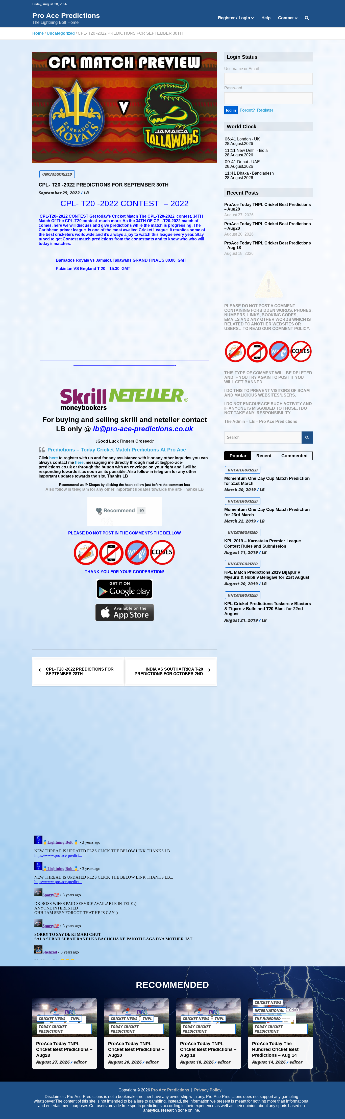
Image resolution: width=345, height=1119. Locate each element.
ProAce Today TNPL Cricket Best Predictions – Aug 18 (208, 1049)
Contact (286, 17)
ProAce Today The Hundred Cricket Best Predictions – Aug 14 (275, 1049)
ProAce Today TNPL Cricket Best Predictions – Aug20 (136, 1049)
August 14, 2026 (269, 1062)
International (269, 1010)
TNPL (75, 1018)
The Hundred (268, 1018)
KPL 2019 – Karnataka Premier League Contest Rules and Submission (262, 543)
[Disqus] (124, 761)
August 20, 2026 (125, 1062)
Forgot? (247, 110)
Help (265, 17)
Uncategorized (57, 174)
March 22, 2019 (240, 521)
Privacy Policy (207, 1090)
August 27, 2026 (53, 1062)
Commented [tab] (294, 455)
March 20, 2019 (240, 489)
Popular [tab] (238, 455)
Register (265, 110)
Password (233, 88)
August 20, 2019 (241, 584)
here (53, 458)
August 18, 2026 (197, 1062)
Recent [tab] (264, 455)
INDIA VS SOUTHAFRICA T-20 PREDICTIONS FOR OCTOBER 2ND (169, 671)
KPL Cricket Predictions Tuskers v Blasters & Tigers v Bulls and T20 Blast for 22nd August (267, 608)
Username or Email (241, 69)
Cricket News (52, 1018)
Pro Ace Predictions (66, 15)
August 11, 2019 (241, 552)
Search (307, 437)
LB (86, 193)
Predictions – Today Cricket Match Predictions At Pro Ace (116, 449)
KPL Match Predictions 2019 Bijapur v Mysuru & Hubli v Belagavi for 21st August (266, 575)
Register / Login (234, 17)
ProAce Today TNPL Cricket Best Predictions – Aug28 (64, 1049)
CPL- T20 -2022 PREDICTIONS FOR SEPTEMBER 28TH (80, 671)
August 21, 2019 (241, 620)
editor (79, 1062)
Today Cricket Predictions (52, 1029)
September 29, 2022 (59, 193)
